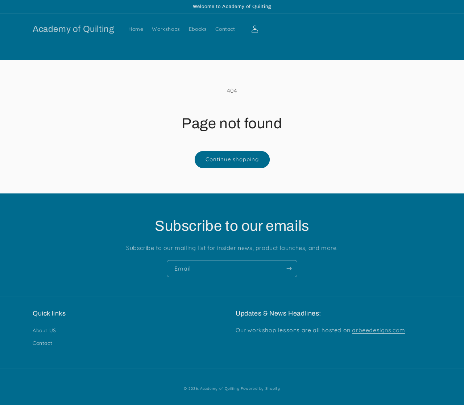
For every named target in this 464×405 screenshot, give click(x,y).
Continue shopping (232, 159)
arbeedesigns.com (378, 330)
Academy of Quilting (219, 388)
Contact (42, 343)
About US (44, 330)
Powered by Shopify (260, 388)
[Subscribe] (289, 268)
